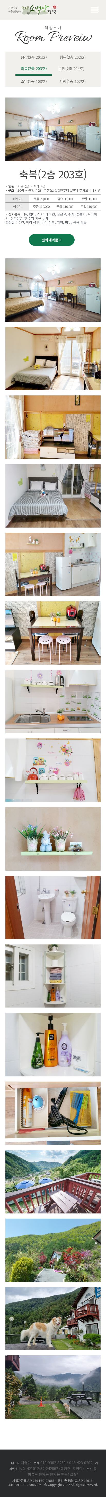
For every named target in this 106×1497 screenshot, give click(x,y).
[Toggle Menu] (94, 10)
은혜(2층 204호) (71, 68)
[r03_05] (53, 535)
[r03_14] (53, 1084)
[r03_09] (53, 741)
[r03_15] (53, 1152)
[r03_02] (53, 329)
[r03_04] (53, 467)
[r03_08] (53, 672)
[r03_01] (53, 261)
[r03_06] (53, 604)
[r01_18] (53, 1289)
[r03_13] (53, 1015)
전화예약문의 (52, 239)
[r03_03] (53, 398)
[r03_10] (53, 809)
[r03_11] (53, 878)
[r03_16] (53, 1221)
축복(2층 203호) (34, 68)
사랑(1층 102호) (72, 81)
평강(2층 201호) (34, 57)
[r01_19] (53, 1358)
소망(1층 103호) (34, 81)
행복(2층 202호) (72, 57)
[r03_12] (53, 947)
